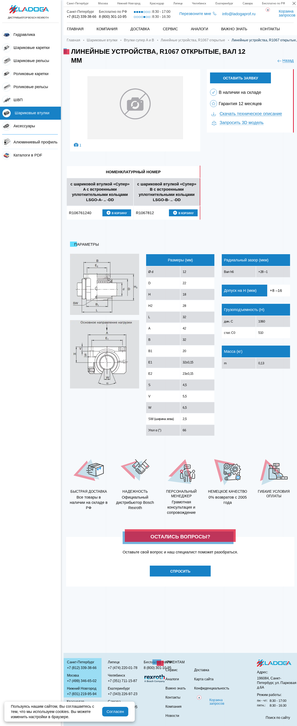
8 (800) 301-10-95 (113, 16)
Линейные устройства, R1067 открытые (193, 40)
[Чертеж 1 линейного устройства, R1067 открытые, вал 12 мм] (104, 284)
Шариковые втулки (102, 40)
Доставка (140, 29)
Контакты (270, 29)
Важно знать (234, 29)
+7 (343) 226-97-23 (122, 694)
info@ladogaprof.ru (238, 14)
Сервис (170, 29)
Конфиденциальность (211, 688)
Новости (172, 716)
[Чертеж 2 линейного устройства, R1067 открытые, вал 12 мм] (104, 354)
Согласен (115, 711)
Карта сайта (204, 679)
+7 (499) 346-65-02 (82, 681)
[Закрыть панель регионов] (294, 4)
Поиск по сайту (278, 717)
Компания (107, 29)
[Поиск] (286, 24)
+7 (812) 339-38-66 (81, 16)
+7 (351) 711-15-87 (122, 681)
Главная (75, 29)
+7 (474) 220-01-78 (122, 668)
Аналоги (199, 29)
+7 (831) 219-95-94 (82, 694)
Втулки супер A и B (139, 40)
